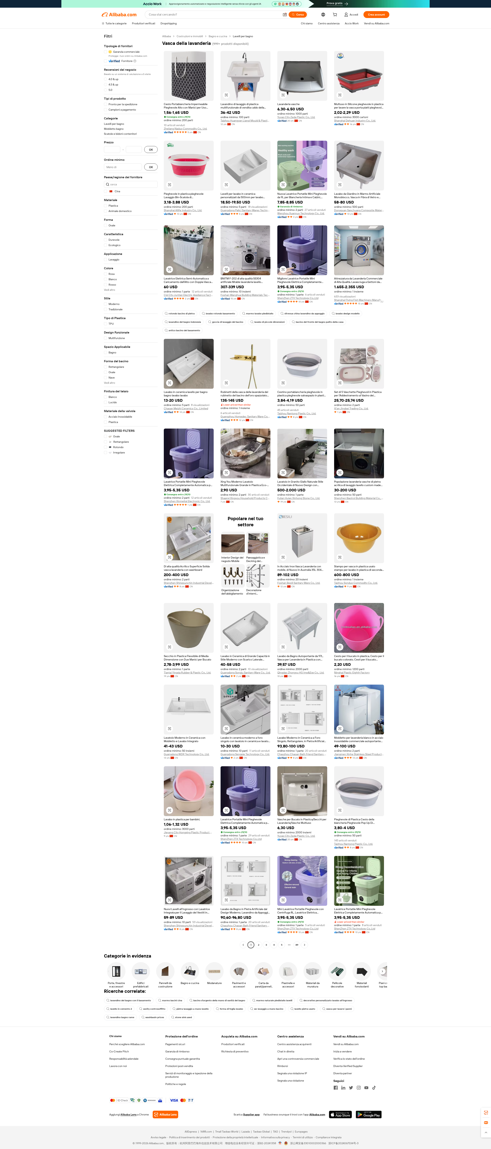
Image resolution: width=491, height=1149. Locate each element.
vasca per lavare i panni (339, 1009)
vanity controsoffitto (154, 1009)
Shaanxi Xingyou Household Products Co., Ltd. (245, 498)
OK (151, 149)
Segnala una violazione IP (292, 1073)
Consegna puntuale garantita (182, 1058)
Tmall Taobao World (226, 1131)
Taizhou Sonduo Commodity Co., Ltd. (356, 582)
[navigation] (131, 491)
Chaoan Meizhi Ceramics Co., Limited (186, 408)
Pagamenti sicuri (175, 1044)
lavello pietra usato (304, 1009)
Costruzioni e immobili (190, 36)
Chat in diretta (285, 1051)
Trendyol (286, 1131)
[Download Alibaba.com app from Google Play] (369, 1114)
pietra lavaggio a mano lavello (192, 1009)
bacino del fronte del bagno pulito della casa (320, 322)
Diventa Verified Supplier (348, 1066)
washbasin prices (154, 1017)
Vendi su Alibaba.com (346, 1044)
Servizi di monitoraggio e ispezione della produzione (188, 1075)
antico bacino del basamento (184, 330)
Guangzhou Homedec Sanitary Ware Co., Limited (245, 416)
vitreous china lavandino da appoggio (304, 313)
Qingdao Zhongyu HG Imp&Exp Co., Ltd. (300, 672)
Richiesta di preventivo (235, 1051)
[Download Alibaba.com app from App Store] (340, 1114)
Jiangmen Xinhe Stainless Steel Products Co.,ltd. (359, 754)
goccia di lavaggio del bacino (227, 322)
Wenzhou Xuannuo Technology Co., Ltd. (301, 213)
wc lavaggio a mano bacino (268, 1009)
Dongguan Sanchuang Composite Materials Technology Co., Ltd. (359, 210)
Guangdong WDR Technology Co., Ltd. (186, 754)
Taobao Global (261, 1131)
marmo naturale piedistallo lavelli (274, 1000)
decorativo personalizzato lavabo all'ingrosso (327, 1000)
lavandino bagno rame (122, 1017)
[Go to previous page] (243, 944)
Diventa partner (342, 1073)
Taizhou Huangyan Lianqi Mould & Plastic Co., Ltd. (245, 120)
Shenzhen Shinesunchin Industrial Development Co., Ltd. (189, 582)
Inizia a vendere (342, 1051)
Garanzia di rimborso (177, 1051)
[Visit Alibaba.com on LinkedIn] (343, 1087)
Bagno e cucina (218, 36)
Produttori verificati (233, 1044)
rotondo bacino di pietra (182, 313)
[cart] (336, 15)
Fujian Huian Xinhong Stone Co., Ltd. (298, 498)
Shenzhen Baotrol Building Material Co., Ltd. (359, 498)
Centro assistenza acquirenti (294, 1044)
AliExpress (191, 1131)
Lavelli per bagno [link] (243, 36)
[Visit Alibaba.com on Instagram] (358, 1087)
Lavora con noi (118, 1066)
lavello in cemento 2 (121, 1009)
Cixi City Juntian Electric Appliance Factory (189, 294)
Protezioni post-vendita (179, 1066)
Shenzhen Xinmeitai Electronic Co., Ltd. (187, 501)
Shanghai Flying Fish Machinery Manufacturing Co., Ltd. (359, 299)
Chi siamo (115, 1036)
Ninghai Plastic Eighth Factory (352, 672)
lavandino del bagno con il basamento (130, 1000)
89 (297, 945)
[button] (285, 14)
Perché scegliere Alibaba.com (127, 1044)
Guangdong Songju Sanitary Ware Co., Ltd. (245, 672)
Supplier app (251, 1114)
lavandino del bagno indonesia (185, 322)
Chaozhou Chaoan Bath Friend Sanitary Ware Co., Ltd (302, 754)
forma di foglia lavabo (231, 1009)
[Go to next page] (304, 944)
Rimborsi (282, 1066)
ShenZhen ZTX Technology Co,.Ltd (297, 298)
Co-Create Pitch (119, 1051)
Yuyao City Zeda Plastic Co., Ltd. (296, 117)
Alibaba (166, 36)
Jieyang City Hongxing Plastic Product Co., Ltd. (189, 832)
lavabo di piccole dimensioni (269, 322)
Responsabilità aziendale (123, 1058)
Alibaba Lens (128, 1114)
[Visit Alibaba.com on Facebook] (335, 1087)
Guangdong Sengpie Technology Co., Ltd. (245, 754)
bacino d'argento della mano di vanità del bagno (219, 1000)
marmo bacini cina (172, 1000)
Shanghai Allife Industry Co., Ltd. (183, 210)
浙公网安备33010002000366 (308, 1143)
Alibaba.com (317, 1114)
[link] (486, 1113)
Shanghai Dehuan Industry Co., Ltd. (355, 120)
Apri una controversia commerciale (298, 1058)
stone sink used (183, 1017)
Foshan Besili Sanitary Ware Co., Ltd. (298, 582)
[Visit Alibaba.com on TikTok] (374, 1087)
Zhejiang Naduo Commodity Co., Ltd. (185, 128)
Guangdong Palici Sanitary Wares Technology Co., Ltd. (245, 210)
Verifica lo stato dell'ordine (349, 1058)
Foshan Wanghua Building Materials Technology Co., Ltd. (245, 294)
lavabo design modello (348, 313)
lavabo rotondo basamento (220, 313)
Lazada (245, 1131)
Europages (301, 1131)
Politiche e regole (175, 1084)
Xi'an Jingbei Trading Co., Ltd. (351, 408)
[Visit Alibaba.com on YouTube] (366, 1087)
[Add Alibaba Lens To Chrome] (165, 1114)
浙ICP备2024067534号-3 (343, 1143)
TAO (275, 1131)
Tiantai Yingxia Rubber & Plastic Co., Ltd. (187, 672)
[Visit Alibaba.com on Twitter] (351, 1087)
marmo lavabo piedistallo (259, 313)
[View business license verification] (280, 1143)
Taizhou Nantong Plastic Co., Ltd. (296, 413)
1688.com (206, 1131)
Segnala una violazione (290, 1080)
